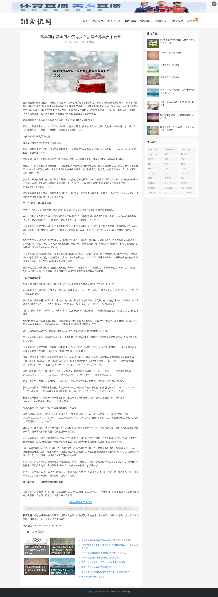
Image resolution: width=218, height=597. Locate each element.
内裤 (183, 159)
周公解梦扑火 (186, 188)
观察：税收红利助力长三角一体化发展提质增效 (103, 562)
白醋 (166, 159)
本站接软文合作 (80, 502)
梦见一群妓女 (170, 183)
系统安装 (168, 178)
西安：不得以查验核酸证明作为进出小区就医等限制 (105, 572)
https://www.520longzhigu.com (36, 21)
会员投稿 (90, 42)
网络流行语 (114, 21)
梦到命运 (184, 183)
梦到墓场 (151, 183)
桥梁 (183, 178)
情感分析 (145, 21)
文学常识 (160, 21)
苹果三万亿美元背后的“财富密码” (96, 567)
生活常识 (97, 21)
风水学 (183, 154)
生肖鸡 (150, 164)
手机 (166, 154)
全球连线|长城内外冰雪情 (93, 577)
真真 (150, 178)
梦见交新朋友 (186, 193)
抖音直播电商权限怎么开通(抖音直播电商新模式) (103, 553)
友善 (166, 173)
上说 (166, 193)
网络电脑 (130, 21)
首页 (85, 21)
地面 (166, 169)
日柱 (150, 169)
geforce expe (152, 149)
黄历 (166, 164)
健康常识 (177, 21)
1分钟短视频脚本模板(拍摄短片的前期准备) (101, 558)
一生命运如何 (186, 173)
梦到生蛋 (151, 188)
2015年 (183, 169)
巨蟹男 (150, 159)
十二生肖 (151, 173)
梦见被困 (168, 188)
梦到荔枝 (151, 193)
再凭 (183, 164)
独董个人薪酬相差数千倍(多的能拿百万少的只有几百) (106, 540)
